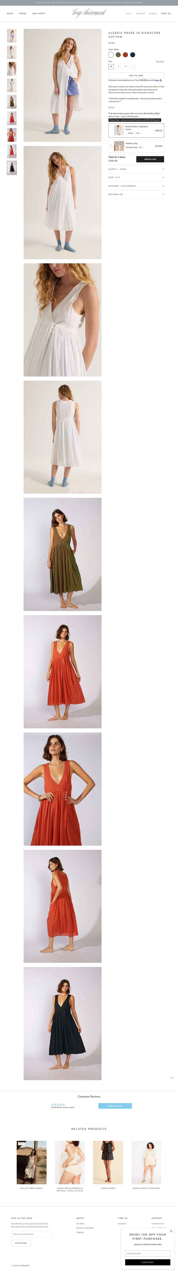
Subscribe (148, 1262)
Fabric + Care (117, 169)
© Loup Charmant (20, 1265)
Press (22, 13)
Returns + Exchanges (122, 186)
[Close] (171, 1231)
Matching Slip (131, 143)
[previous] (9, 1165)
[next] (169, 1165)
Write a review (115, 1105)
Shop (10, 13)
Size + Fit (114, 177)
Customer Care (158, 1223)
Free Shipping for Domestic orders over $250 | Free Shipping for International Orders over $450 (89, 3)
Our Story (38, 13)
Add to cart (150, 159)
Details (111, 107)
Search (153, 14)
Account (140, 14)
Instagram (122, 1223)
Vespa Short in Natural (146, 1188)
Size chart (160, 61)
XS (111, 66)
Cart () (166, 13)
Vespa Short (108, 1188)
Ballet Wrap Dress (31, 1188)
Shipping (80, 1232)
